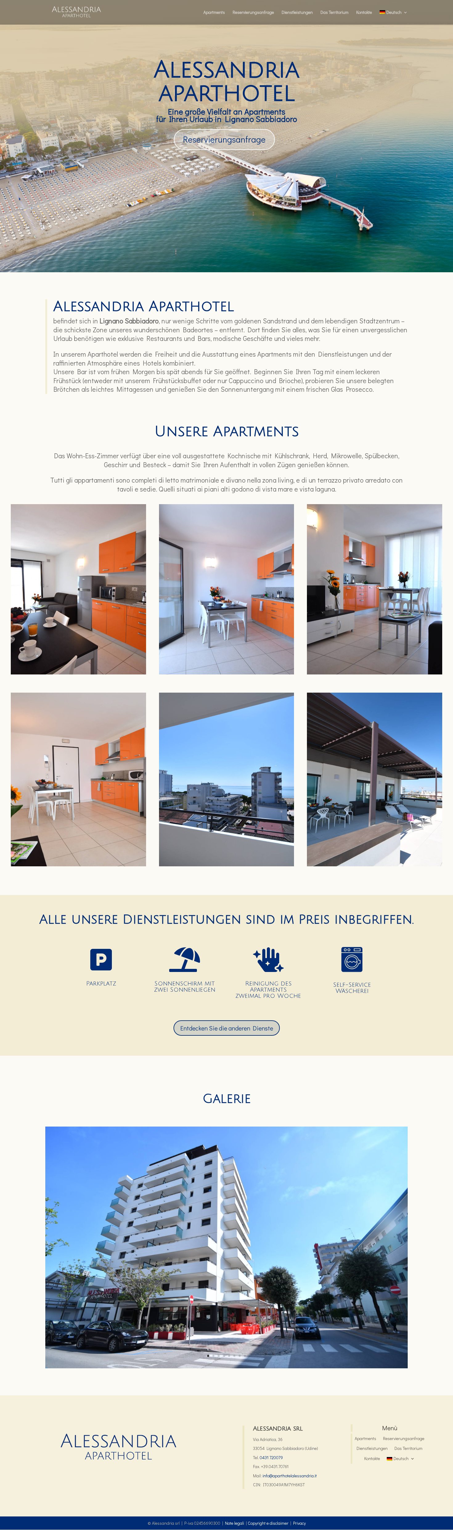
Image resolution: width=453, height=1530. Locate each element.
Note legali (234, 1523)
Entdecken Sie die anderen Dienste (226, 1028)
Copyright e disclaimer (268, 1523)
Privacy (299, 1523)
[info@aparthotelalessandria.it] (262, 1476)
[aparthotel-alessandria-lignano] (226, 1367)
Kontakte (364, 12)
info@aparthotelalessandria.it (290, 1476)
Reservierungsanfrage (253, 12)
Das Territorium (334, 12)
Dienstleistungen (297, 12)
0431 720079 (271, 1457)
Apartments (214, 12)
